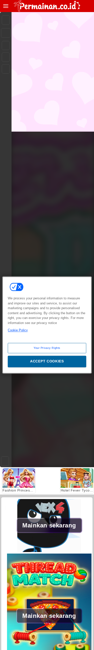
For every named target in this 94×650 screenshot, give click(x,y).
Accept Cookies (47, 361)
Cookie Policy (18, 330)
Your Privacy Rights (47, 347)
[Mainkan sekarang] (49, 551)
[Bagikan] (6, 33)
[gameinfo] (6, 69)
